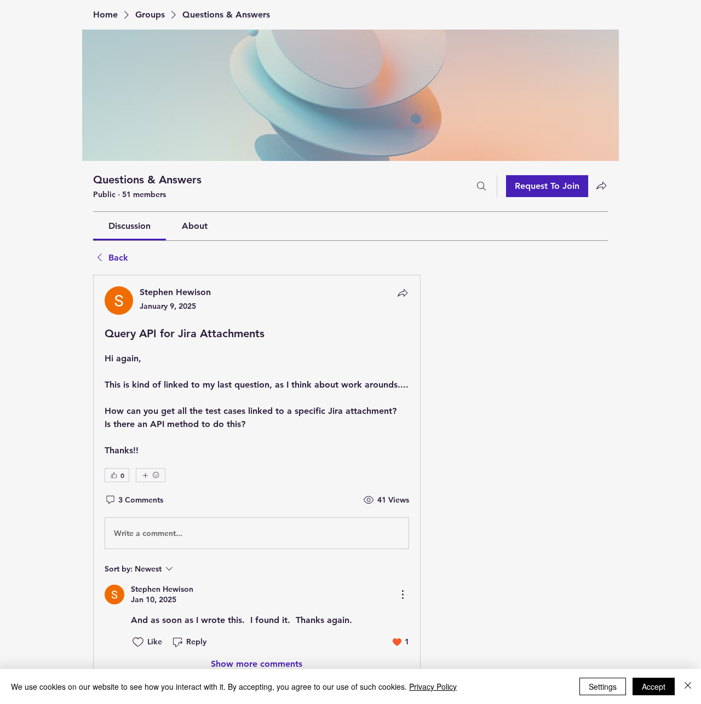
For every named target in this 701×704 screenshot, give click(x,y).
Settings (603, 686)
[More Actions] (402, 594)
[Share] (402, 292)
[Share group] (601, 185)
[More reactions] (150, 475)
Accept (653, 686)
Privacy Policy (433, 686)
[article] (257, 478)
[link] (129, 226)
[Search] (481, 186)
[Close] (687, 686)
